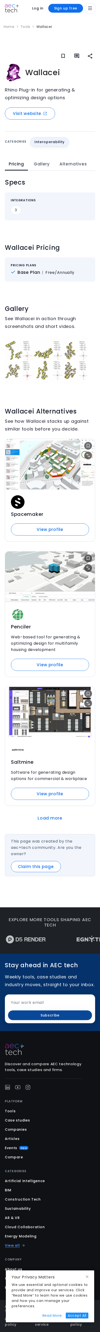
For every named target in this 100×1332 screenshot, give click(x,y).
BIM (8, 1190)
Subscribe (50, 1015)
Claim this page (36, 866)
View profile (50, 529)
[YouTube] (17, 1087)
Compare (14, 1157)
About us (13, 1269)
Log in (37, 8)
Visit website (27, 113)
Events (16, 1147)
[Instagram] (28, 1087)
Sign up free (65, 8)
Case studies (17, 1120)
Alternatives (73, 164)
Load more (50, 818)
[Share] (90, 56)
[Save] (63, 56)
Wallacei (44, 26)
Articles (12, 1138)
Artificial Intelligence (25, 1180)
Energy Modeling (21, 1236)
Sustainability (18, 1208)
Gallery (42, 164)
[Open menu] (90, 8)
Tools (26, 26)
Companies (16, 1129)
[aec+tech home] (12, 8)
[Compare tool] (88, 455)
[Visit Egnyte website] (80, 939)
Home (9, 26)
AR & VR (12, 1217)
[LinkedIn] (7, 1087)
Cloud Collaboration (25, 1227)
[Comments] (77, 56)
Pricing (16, 164)
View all (12, 1245)
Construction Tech (23, 1199)
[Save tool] (88, 446)
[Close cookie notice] (87, 1276)
